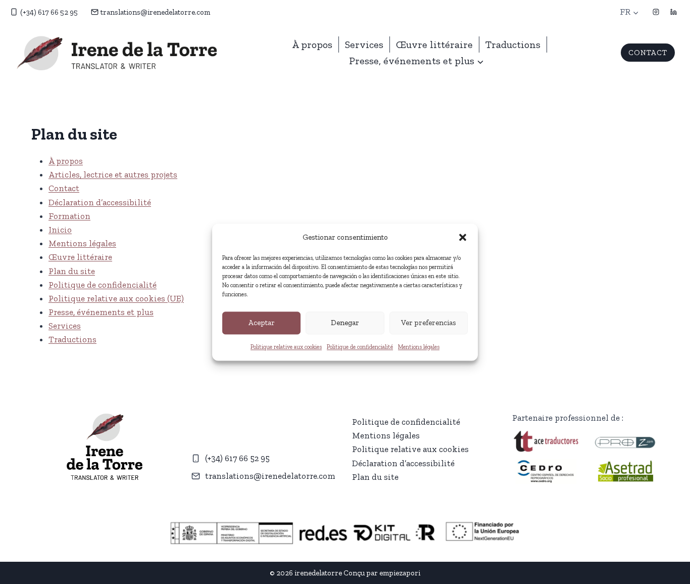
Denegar (345, 322)
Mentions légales (418, 346)
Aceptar (262, 322)
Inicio (60, 229)
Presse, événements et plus (101, 312)
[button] (463, 237)
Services (364, 44)
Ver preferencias (428, 322)
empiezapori (399, 572)
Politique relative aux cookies (286, 346)
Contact (63, 188)
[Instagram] (655, 12)
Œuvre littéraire (434, 44)
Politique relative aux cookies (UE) (116, 298)
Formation (69, 216)
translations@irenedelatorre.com (270, 476)
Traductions (512, 44)
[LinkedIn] (673, 12)
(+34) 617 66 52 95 (237, 458)
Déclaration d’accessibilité (99, 202)
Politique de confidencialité (360, 346)
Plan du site (71, 271)
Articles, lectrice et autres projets (112, 174)
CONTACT (647, 52)
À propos (312, 44)
